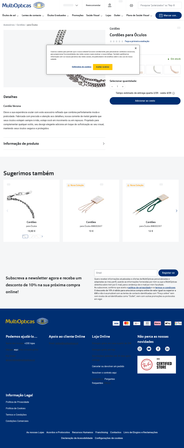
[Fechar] (136, 48)
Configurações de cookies (109, 438)
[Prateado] (154, 69)
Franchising (101, 432)
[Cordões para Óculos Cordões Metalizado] (25, 236)
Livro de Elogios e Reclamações (141, 432)
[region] (93, 59)
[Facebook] (158, 349)
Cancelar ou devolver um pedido (108, 366)
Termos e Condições (16, 414)
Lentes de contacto (31, 15)
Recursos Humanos (82, 432)
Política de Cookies (15, 408)
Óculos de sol (9, 15)
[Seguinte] (42, 236)
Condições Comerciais (17, 421)
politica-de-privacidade (139, 287)
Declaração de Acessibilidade (77, 438)
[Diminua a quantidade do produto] (112, 86)
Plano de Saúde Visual (137, 15)
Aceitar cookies (102, 67)
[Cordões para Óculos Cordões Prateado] (31, 236)
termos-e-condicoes (165, 287)
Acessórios (9, 25)
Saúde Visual (92, 15)
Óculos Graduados (56, 15)
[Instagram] (139, 349)
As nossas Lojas (35, 432)
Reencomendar (93, 5)
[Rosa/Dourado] (172, 69)
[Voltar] (7, 210)
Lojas (108, 15)
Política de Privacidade (17, 402)
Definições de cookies (81, 67)
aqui (16, 349)
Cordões (21, 25)
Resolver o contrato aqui (104, 372)
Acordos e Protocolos (58, 432)
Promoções (77, 15)
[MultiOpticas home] (27, 321)
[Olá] (71, 5)
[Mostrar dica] (173, 93)
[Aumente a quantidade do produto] (123, 86)
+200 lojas (29, 343)
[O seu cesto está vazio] (131, 5)
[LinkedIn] (167, 349)
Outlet (117, 15)
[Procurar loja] (109, 5)
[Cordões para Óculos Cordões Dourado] (38, 236)
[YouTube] (149, 349)
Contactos (115, 432)
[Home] (23, 5)
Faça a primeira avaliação (137, 41)
